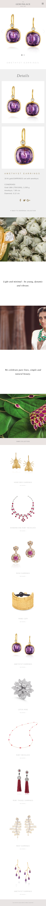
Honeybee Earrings (23, 482)
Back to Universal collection (24, 210)
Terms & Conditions (29, 902)
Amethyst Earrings (23, 664)
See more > (23, 485)
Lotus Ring (23, 709)
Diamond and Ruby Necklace (23, 528)
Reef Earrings (23, 846)
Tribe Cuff (23, 619)
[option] (23, 467)
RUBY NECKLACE (23, 755)
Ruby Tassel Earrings (23, 800)
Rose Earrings (23, 573)
